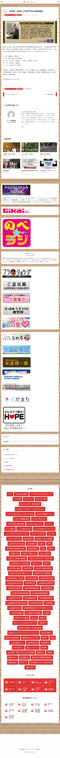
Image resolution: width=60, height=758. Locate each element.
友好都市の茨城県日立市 (15, 548)
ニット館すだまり (24, 529)
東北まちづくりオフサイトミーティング (23, 633)
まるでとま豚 (41, 499)
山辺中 (46, 563)
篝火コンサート (32, 647)
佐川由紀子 (28, 539)
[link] (23, 127)
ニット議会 (10, 529)
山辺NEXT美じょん (29, 553)
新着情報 (19, 15)
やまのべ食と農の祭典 (16, 524)
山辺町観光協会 (9, 469)
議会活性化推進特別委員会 (41, 657)
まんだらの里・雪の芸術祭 (30, 504)
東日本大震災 (46, 633)
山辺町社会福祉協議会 (40, 593)
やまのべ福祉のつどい (45, 514)
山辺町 (6, 462)
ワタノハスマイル (14, 539)
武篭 (52, 638)
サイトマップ (30, 749)
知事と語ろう (18, 647)
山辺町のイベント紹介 (10, 15)
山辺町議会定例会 (45, 598)
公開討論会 (31, 544)
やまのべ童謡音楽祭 (21, 519)
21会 (10, 494)
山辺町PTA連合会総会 (43, 568)
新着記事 (22, 749)
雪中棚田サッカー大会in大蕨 (41, 662)
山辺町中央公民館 (46, 578)
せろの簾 (17, 499)
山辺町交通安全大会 (14, 583)
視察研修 (40, 652)
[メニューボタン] (58, 2)
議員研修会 (13, 662)
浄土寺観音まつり (17, 643)
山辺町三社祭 (31, 578)
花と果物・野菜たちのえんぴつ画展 (21, 652)
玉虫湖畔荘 (45, 643)
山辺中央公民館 (14, 568)
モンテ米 (51, 534)
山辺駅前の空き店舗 (33, 613)
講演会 (49, 652)
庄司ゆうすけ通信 (21, 618)
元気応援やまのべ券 (16, 544)
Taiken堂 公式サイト (11, 454)
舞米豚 (44, 647)
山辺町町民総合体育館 (20, 593)
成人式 (34, 618)
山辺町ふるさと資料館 (42, 573)
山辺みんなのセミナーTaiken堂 (40, 558)
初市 (49, 544)
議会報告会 (24, 657)
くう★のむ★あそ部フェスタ (41, 494)
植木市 (44, 638)
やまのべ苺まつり (39, 519)
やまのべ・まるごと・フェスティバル (30, 509)
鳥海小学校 (30, 667)
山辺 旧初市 (45, 553)
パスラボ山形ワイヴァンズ (44, 529)
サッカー (49, 524)
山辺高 (46, 613)
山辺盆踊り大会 (14, 608)
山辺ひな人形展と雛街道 (16, 558)
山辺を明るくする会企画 (20, 563)
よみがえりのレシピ (35, 524)
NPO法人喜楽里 (21, 494)
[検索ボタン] (2, 2)
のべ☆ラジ (28, 499)
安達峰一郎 (28, 89)
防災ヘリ (23, 662)
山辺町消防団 (47, 588)
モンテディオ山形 (38, 534)
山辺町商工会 (8, 466)
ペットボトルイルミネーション (16, 534)
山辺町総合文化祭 (14, 598)
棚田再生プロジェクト (30, 638)
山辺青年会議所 (16, 613)
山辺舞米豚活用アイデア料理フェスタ (37, 608)
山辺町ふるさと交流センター (20, 573)
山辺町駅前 (49, 603)
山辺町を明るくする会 (15, 578)
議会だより (13, 657)
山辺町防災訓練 (35, 603)
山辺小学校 (28, 568)
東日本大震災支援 (12, 638)
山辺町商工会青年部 (46, 583)
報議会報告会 (33, 548)
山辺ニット (36, 563)
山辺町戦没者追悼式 (31, 588)
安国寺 (51, 548)
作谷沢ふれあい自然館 (44, 539)
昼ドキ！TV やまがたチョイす (25, 623)
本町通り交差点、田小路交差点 (30, 628)
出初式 (41, 544)
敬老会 (42, 618)
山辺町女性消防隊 (14, 588)
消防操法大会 (32, 643)
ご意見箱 (37, 749)
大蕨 (43, 548)
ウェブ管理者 (11, 120)
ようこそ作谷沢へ (9, 458)
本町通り (43, 623)
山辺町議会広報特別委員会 (16, 603)
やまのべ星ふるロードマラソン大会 (20, 514)
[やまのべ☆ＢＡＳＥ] (30, 2)
